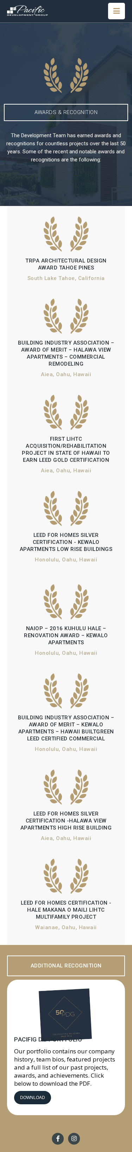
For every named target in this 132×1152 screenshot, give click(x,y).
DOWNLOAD (32, 1097)
